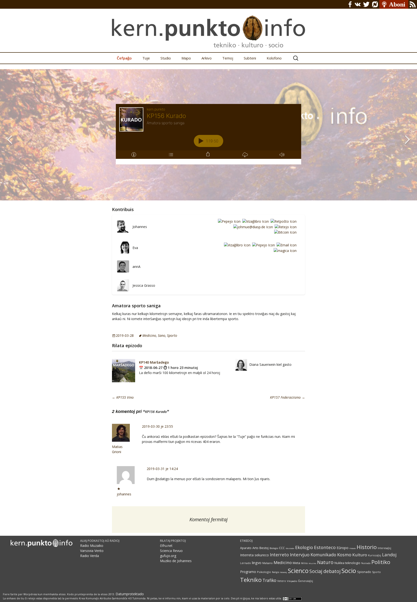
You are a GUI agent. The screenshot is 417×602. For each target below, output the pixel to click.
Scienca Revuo (171, 550)
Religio (275, 572)
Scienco (298, 571)
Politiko (380, 562)
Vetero (281, 581)
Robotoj (283, 572)
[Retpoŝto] (283, 221)
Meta (296, 563)
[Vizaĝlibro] (255, 221)
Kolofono (274, 58)
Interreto (279, 554)
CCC (282, 548)
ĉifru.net (166, 545)
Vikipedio (292, 581)
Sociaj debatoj (325, 571)
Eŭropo (342, 547)
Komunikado (323, 555)
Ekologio (304, 547)
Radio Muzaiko (91, 545)
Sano (161, 335)
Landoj (389, 554)
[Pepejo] (228, 221)
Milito (304, 563)
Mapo (186, 58)
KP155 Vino (123, 397)
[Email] (286, 245)
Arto (255, 548)
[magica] (284, 250)
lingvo (256, 562)
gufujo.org (168, 555)
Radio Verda (89, 555)
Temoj (227, 58)
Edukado (290, 548)
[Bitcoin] (284, 232)
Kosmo (344, 554)
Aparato (245, 548)
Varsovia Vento (92, 550)
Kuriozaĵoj (374, 555)
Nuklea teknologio (347, 563)
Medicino (149, 335)
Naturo (325, 562)
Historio (367, 547)
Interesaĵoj (384, 548)
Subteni (250, 58)
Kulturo (359, 555)
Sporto (172, 335)
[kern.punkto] (208, 26)
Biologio (274, 548)
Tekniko (251, 580)
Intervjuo (300, 554)
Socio (348, 570)
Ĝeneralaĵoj (305, 581)
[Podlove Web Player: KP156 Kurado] (208, 134)
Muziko (312, 563)
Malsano (267, 563)
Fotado (352, 548)
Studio (165, 58)
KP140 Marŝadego (154, 362)
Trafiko (269, 580)
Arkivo (207, 58)
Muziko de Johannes (176, 560)
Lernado (245, 563)
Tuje (146, 58)
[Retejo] (285, 226)
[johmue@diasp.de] (252, 226)
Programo (248, 571)
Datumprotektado (130, 594)
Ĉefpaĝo (124, 58)
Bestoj (264, 548)
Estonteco (325, 547)
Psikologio (264, 572)
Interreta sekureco (254, 555)
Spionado (364, 572)
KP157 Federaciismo (287, 397)
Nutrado (365, 563)
